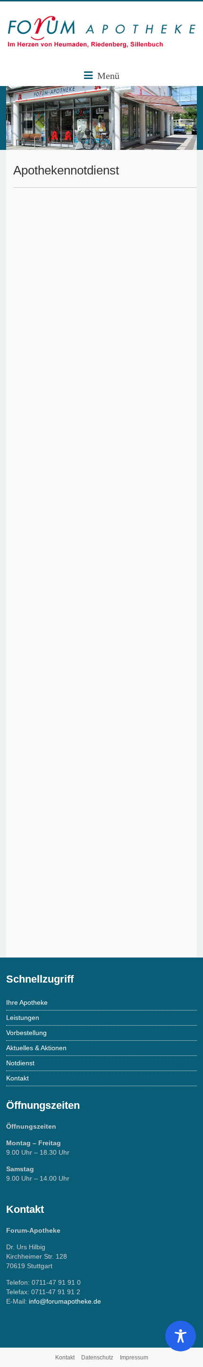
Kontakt (17, 1078)
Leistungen (22, 1017)
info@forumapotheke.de (65, 1301)
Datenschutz (97, 1357)
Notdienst (20, 1063)
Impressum (134, 1357)
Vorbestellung (26, 1032)
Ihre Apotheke (27, 1002)
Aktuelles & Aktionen (36, 1048)
